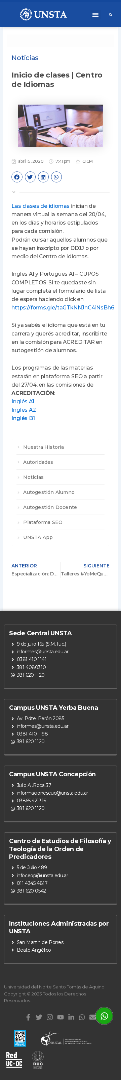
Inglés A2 (23, 410)
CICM (87, 161)
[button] (95, 15)
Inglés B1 (23, 418)
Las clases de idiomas (40, 206)
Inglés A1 (22, 401)
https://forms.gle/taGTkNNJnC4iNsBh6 (62, 307)
